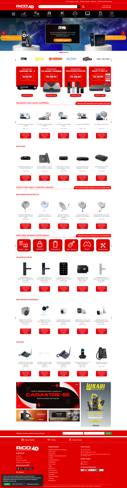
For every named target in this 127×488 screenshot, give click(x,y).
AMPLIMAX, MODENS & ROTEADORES (57, 449)
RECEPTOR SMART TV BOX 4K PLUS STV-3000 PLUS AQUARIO (44, 167)
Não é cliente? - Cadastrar (89, 1)
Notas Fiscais (77, 440)
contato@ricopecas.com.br (89, 452)
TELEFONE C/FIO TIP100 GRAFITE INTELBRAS (101, 363)
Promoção (18, 456)
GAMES (50, 466)
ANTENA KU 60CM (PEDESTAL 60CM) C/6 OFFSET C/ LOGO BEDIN (25, 216)
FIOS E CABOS (51, 464)
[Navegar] (3, 33)
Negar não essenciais (17, 484)
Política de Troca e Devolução (23, 462)
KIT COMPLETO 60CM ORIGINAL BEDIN (63, 125)
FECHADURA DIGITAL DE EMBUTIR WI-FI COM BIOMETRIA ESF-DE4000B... (25, 279)
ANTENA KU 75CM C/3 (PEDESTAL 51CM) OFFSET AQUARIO (63, 216)
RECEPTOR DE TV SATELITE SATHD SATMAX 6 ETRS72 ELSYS (63, 168)
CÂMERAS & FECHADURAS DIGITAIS (57, 456)
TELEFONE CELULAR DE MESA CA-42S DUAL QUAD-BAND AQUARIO (63, 364)
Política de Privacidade (21, 460)
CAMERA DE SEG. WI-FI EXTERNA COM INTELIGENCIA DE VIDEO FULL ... (101, 321)
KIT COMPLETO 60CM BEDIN (82, 124)
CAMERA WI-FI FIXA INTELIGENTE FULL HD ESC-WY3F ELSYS (44, 321)
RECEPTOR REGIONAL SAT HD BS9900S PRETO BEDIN (25, 167)
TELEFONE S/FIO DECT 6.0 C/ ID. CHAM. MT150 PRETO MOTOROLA (82, 364)
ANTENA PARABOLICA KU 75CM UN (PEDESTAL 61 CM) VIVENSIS (101, 215)
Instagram (85, 462)
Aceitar (7, 484)
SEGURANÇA (51, 474)
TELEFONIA (51, 478)
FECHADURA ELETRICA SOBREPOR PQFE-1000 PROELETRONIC (82, 279)
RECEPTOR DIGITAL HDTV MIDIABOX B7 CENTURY (82, 167)
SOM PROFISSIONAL (53, 476)
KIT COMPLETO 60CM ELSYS (101, 124)
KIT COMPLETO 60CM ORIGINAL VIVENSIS (44, 125)
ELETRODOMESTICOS (53, 460)
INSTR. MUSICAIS (52, 470)
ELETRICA (50, 458)
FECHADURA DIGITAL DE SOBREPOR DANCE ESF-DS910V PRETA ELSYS (63, 279)
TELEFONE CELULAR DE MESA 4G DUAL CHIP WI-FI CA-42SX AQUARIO (25, 364)
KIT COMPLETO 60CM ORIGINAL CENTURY (25, 125)
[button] (59, 52)
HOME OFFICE (51, 468)
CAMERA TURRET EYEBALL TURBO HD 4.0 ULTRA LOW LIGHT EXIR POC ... (25, 321)
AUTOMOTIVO (51, 454)
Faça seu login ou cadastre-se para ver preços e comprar (25, 135)
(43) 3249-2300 (107, 7)
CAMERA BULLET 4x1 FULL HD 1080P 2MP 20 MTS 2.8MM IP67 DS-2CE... (82, 321)
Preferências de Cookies (33, 484)
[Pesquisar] (78, 6)
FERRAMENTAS (52, 462)
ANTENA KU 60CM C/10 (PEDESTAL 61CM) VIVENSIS (82, 215)
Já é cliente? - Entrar (72, 1)
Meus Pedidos (30, 440)
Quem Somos (19, 458)
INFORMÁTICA (51, 480)
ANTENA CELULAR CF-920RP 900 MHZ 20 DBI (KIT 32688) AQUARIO (44, 364)
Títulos (53, 440)
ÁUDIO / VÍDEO (52, 452)
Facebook (85, 464)
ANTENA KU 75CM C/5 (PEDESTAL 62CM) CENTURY (45, 215)
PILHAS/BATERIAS (52, 472)
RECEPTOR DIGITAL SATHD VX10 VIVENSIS (101, 167)
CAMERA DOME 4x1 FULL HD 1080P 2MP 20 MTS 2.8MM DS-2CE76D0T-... (63, 321)
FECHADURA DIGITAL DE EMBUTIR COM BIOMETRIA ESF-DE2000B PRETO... (44, 279)
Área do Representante (106, 1)
